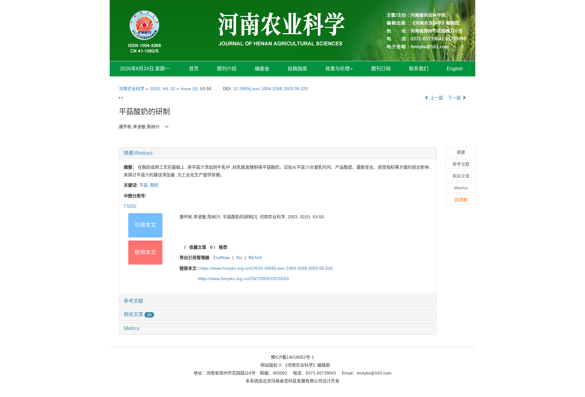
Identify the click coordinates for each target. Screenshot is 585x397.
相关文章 (137, 314)
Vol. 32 (168, 88)
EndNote (221, 257)
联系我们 (418, 68)
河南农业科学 (131, 88)
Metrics (131, 328)
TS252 (130, 206)
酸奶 (154, 185)
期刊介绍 (226, 68)
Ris (239, 257)
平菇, (144, 185)
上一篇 (436, 97)
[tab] (277, 153)
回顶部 (461, 199)
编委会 (262, 68)
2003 (155, 88)
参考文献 (133, 301)
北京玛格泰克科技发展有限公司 (292, 380)
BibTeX (255, 257)
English (455, 68)
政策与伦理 (337, 68)
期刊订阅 (381, 68)
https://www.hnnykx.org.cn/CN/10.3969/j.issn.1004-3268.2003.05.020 (266, 268)
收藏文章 (197, 247)
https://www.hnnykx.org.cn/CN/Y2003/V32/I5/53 (243, 278)
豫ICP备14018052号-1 (292, 357)
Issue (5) (189, 88)
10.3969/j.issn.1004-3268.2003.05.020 (270, 88)
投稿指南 (297, 68)
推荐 (223, 247)
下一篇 (455, 97)
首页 (194, 68)
